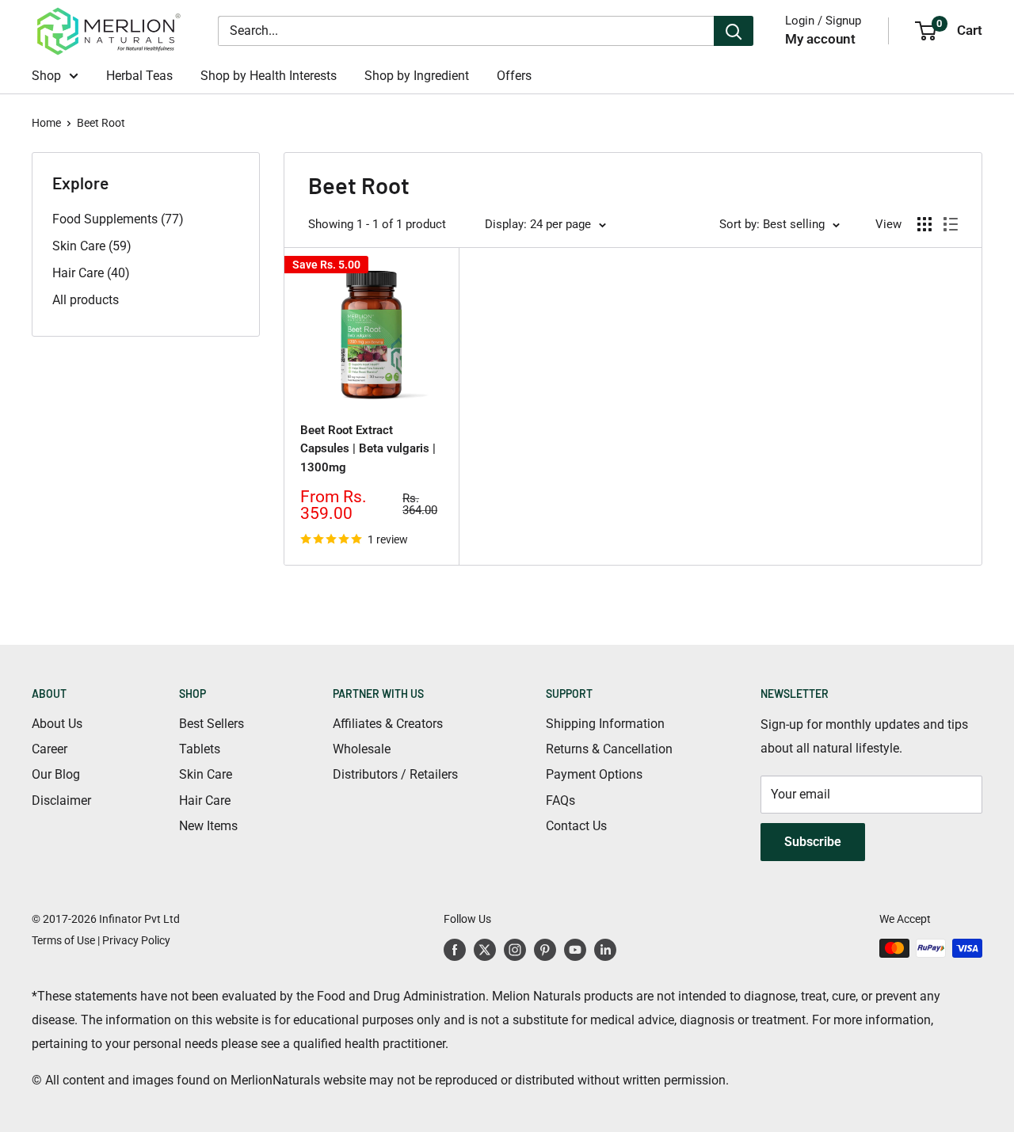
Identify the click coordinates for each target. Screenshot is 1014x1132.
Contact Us (576, 825)
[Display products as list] (950, 224)
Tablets (199, 749)
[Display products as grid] (924, 224)
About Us (57, 723)
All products (85, 299)
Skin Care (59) (92, 245)
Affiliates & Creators (388, 723)
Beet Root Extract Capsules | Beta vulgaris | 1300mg (368, 449)
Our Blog (56, 774)
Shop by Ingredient (416, 75)
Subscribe (812, 841)
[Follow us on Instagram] (515, 950)
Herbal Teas (139, 75)
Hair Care (205, 800)
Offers (514, 75)
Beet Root (101, 122)
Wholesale (362, 749)
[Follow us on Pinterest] (545, 950)
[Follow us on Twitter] (485, 950)
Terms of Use (63, 940)
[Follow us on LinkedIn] (605, 950)
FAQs (560, 800)
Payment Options (594, 774)
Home (46, 122)
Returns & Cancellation (609, 749)
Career (49, 749)
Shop (46, 75)
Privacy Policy (136, 940)
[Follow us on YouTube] (575, 950)
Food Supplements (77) (118, 219)
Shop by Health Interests (268, 75)
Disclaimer (61, 800)
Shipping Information (605, 723)
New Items (208, 825)
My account (820, 39)
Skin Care (205, 774)
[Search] (733, 31)
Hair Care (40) (91, 272)
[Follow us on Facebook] (455, 950)
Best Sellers (211, 723)
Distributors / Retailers (395, 774)
